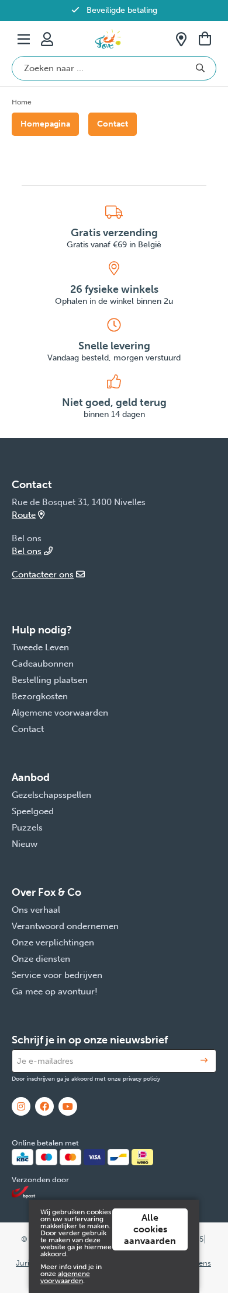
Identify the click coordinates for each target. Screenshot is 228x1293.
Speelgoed (33, 811)
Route (24, 515)
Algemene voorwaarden (60, 712)
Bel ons (27, 551)
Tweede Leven (40, 647)
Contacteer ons (43, 574)
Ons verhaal (36, 910)
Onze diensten (41, 959)
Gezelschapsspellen (51, 795)
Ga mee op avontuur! (55, 991)
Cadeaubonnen (43, 663)
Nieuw (24, 844)
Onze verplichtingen (53, 942)
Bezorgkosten (40, 696)
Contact (112, 124)
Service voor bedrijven (57, 975)
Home (22, 102)
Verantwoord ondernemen (65, 926)
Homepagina (45, 124)
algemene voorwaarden (65, 1277)
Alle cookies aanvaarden (150, 1229)
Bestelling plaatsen (50, 680)
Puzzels (27, 827)
